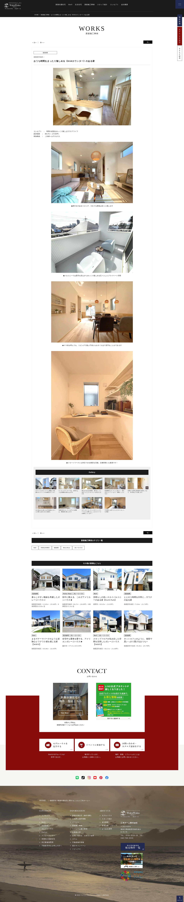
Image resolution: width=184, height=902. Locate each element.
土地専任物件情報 (79, 819)
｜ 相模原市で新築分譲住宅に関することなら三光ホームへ (68, 800)
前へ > (42, 42)
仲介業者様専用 (47, 842)
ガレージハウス (47, 829)
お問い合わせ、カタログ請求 (83, 836)
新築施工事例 (90, 4)
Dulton (44, 832)
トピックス (76, 849)
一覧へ (148, 42)
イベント (75, 822)
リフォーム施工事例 (79, 829)
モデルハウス (107, 815)
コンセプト (114, 4)
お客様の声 (76, 832)
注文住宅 (78, 4)
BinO (70, 4)
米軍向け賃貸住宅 (48, 839)
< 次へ (34, 42)
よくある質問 (107, 829)
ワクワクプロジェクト (50, 819)
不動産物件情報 (78, 842)
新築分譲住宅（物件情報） (82, 815)
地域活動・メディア (109, 825)
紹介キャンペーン (79, 846)
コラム (74, 839)
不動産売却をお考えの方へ (52, 846)
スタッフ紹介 (102, 4)
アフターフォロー (48, 836)
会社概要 (124, 4)
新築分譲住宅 (61, 4)
